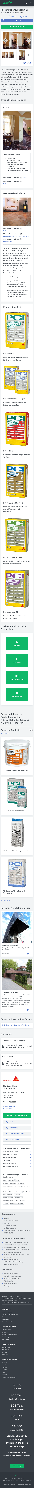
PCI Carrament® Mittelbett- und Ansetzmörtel (14, 892)
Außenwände (22, 1189)
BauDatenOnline (6, 1349)
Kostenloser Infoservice (17, 1115)
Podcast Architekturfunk (9, 1377)
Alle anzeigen (5, 733)
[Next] (28, 40)
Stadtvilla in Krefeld (10, 992)
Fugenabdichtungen (8, 1197)
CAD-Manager (6, 1337)
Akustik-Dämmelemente (12, 1276)
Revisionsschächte (10, 1283)
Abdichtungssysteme (8, 1186)
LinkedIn (4, 1369)
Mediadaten (5, 1319)
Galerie (18, 20)
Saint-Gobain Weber (11, 1221)
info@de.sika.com (9, 1106)
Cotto (24, 177)
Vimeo (3, 1372)
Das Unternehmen (7, 1312)
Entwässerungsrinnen (11, 1278)
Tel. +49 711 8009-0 (10, 1102)
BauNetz (4, 1352)
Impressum (28, 1484)
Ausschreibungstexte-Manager (10, 1334)
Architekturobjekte (9, 1163)
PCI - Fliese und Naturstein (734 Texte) (15, 1025)
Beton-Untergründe (7, 1194)
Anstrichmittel (26, 1191)
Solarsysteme (8, 1286)
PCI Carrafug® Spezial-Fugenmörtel (15, 851)
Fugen (16, 1200)
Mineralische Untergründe (9, 1183)
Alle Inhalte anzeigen (10, 1166)
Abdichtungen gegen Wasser (17, 1203)
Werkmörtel (11, 1180)
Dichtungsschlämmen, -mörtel (14, 1247)
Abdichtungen (21, 1183)
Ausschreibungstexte (10, 1157)
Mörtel (28, 1186)
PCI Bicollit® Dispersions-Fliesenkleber (16, 771)
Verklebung (22, 1200)
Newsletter (5, 1332)
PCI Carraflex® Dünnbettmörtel (14, 811)
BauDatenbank (6, 1347)
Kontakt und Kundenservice (10, 1314)
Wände (17, 1180)
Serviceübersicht (6, 1329)
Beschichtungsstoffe (20, 1186)
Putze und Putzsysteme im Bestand (16, 1242)
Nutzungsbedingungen (9, 1484)
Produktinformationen (10, 1152)
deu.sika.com (7, 1109)
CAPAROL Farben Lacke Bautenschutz (17, 1230)
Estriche (5, 1191)
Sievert (6, 1218)
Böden (4, 1180)
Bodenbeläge (6, 1189)
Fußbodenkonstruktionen (15, 1191)
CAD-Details (7, 1160)
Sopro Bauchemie (10, 1226)
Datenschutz (20, 1484)
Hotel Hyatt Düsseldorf (11, 945)
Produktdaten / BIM (10, 1154)
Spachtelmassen (19, 1197)
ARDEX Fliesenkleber (11, 1259)
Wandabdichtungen (8, 1200)
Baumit (6, 1223)
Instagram (5, 1365)
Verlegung (5, 1203)
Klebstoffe (14, 1189)
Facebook (4, 1362)
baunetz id (5, 1354)
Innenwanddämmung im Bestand (15, 1245)
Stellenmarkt (5, 1339)
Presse (4, 1317)
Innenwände (17, 1194)
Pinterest (4, 1367)
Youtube (4, 1374)
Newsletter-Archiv (7, 1322)
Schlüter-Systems (10, 1228)
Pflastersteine (9, 1281)
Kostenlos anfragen (17, 1466)
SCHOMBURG (8, 1233)
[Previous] (5, 40)
